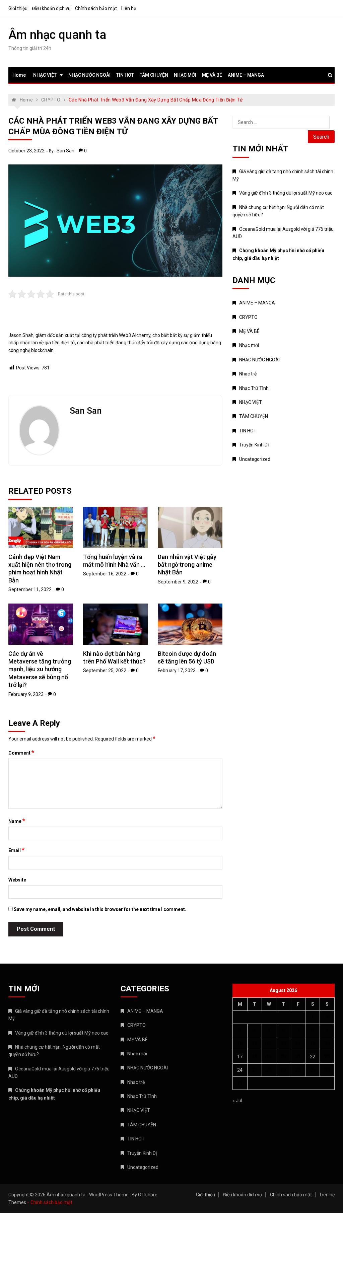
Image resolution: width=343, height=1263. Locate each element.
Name (16, 821)
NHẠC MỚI (185, 75)
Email (16, 850)
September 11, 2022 (30, 589)
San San (65, 150)
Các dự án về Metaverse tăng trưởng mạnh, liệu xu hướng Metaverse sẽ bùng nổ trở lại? (39, 669)
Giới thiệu (17, 8)
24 (240, 1070)
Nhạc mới (249, 345)
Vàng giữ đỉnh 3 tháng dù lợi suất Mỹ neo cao (286, 193)
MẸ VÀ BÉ (212, 75)
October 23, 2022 (26, 150)
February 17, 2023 (177, 670)
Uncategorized (254, 459)
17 (240, 1056)
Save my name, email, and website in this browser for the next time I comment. (100, 909)
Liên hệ (128, 8)
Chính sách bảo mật (96, 8)
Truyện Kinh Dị (254, 444)
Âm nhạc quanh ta (57, 35)
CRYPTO (248, 317)
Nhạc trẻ (248, 373)
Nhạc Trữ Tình (254, 388)
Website (17, 880)
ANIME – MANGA (246, 75)
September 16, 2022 (104, 573)
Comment (21, 752)
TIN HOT (125, 75)
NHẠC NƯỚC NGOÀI (89, 75)
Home (19, 75)
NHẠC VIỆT (45, 75)
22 (312, 1056)
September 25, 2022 (104, 670)
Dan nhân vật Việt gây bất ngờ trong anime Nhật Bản (187, 564)
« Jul (237, 1100)
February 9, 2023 (26, 694)
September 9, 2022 (178, 581)
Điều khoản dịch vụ (51, 8)
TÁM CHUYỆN (154, 75)
